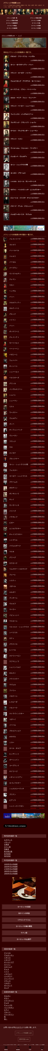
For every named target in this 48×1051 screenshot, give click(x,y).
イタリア (7, 960)
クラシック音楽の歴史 (36, 18)
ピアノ (6, 1010)
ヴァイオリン (9, 1014)
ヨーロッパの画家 (36, 20)
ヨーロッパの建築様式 (12, 23)
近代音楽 (7, 854)
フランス (7, 981)
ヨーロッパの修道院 (12, 28)
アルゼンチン (9, 955)
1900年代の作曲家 (11, 873)
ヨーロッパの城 (36, 23)
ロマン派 (7, 847)
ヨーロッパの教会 (12, 25)
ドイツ (6, 971)
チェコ (6, 969)
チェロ (6, 1003)
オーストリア (9, 962)
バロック (7, 842)
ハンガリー (8, 976)
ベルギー (7, 983)
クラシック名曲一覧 (12, 18)
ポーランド (8, 985)
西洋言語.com (24, 1039)
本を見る (42, 241)
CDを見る (33, 241)
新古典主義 (8, 851)
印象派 (6, 849)
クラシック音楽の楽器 (12, 20)
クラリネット (9, 1000)
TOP (30, 1049)
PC (42, 1049)
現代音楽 (7, 856)
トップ (20, 35)
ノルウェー (8, 974)
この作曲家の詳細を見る (37, 60)
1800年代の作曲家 (11, 871)
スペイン (7, 964)
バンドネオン (9, 1007)
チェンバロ (8, 1005)
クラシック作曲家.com (11, 3)
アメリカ (7, 953)
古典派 (6, 844)
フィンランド (9, 978)
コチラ (19, 1027)
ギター (6, 998)
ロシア (6, 988)
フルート (7, 1012)
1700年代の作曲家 (11, 869)
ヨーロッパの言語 (36, 28)
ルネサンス (8, 840)
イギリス (7, 957)
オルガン (7, 996)
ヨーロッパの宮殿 (36, 25)
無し (5, 1019)
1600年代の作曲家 (11, 866)
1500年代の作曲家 (11, 864)
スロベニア (8, 967)
